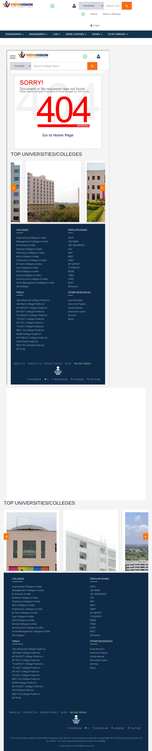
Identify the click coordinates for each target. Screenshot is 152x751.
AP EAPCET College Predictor (27, 656)
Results (67, 41)
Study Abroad (117, 34)
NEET (93, 605)
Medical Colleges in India (25, 597)
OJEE (92, 627)
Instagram (101, 728)
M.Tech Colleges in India (24, 613)
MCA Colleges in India (23, 605)
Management (37, 34)
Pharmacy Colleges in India (26, 601)
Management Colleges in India (28, 590)
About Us (15, 712)
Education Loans (99, 660)
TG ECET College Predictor (26, 668)
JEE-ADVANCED (98, 594)
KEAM (93, 620)
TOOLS (28, 41)
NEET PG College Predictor (26, 694)
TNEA (93, 624)
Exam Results (97, 649)
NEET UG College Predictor (26, 679)
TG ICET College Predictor (25, 675)
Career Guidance (91, 41)
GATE (93, 586)
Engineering (14, 34)
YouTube (135, 728)
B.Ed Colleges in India (23, 620)
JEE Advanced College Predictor (29, 649)
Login (96, 25)
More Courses (75, 34)
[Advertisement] (76, 443)
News (93, 668)
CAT (92, 597)
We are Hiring (78, 712)
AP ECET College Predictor (26, 660)
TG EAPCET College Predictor (27, 664)
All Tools (16, 698)
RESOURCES (47, 41)
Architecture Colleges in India (27, 627)
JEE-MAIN (95, 590)
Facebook (76, 728)
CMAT (93, 609)
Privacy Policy (49, 712)
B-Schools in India (21, 594)
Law (55, 34)
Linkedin (119, 728)
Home (93, 13)
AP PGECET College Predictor (27, 686)
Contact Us (30, 712)
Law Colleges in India (23, 616)
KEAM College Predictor (24, 682)
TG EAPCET (96, 616)
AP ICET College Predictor (25, 671)
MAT (92, 601)
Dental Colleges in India (24, 624)
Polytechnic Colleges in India (27, 609)
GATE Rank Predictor (23, 690)
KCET (93, 631)
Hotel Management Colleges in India (31, 631)
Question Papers (99, 653)
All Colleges (18, 635)
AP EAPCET (96, 613)
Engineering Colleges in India (27, 586)
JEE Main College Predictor (26, 653)
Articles (11, 41)
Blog (64, 712)
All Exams (95, 635)
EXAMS (96, 34)
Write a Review (111, 13)
